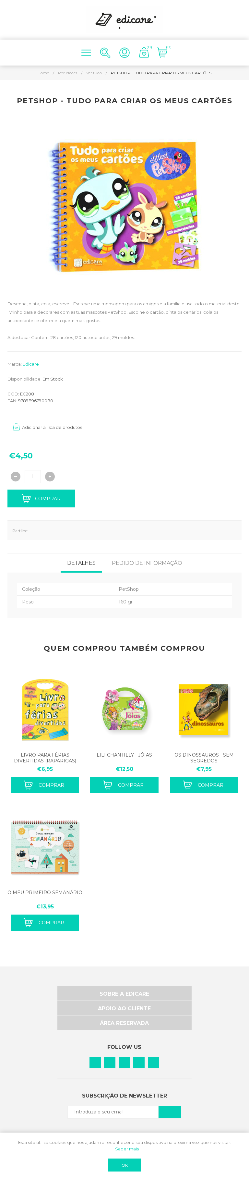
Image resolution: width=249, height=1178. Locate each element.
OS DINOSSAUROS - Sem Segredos (204, 758)
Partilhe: (20, 530)
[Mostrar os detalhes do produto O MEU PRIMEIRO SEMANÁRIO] (44, 847)
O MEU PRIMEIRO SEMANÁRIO (44, 892)
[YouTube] (153, 1062)
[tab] (81, 563)
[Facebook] (95, 1062)
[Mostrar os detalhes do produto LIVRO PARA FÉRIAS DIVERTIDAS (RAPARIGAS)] (44, 709)
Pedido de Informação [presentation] (147, 563)
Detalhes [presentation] (81, 563)
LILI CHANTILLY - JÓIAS (124, 755)
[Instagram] (124, 1062)
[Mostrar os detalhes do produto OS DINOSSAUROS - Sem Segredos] (204, 709)
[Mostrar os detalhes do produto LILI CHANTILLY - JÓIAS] (124, 709)
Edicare (31, 364)
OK (125, 1165)
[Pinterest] (109, 1062)
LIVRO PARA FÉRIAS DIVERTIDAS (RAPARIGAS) (45, 758)
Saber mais (127, 1148)
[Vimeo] (139, 1062)
